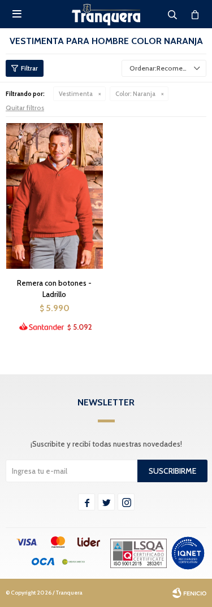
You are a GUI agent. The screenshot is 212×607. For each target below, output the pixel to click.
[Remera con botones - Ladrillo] (54, 196)
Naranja (135, 94)
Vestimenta (76, 94)
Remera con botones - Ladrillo (54, 288)
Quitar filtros (25, 107)
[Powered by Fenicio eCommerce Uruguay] (189, 592)
